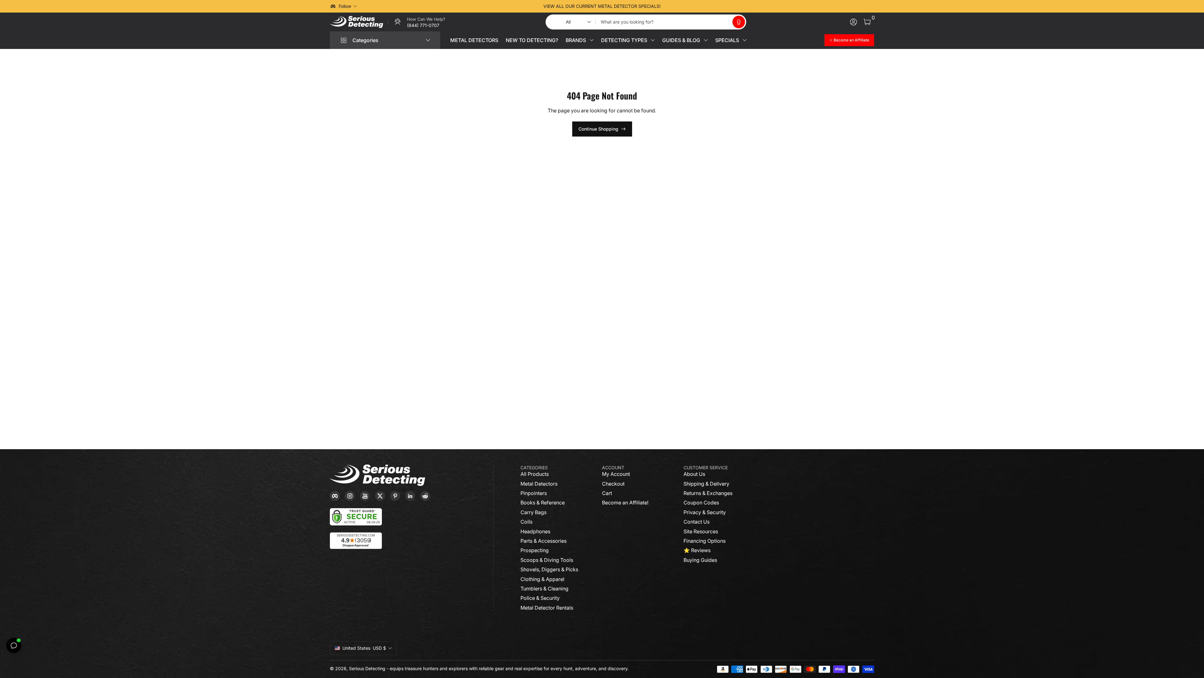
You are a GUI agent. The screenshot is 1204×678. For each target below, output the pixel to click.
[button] (738, 22)
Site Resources (701, 531)
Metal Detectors (538, 484)
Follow (345, 6)
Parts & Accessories (543, 541)
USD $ (364, 648)
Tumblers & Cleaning (544, 588)
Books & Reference (542, 502)
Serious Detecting (367, 668)
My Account (616, 474)
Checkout (613, 484)
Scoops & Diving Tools (546, 560)
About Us (694, 474)
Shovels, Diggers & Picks (549, 569)
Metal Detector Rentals (546, 608)
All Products (534, 474)
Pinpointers (533, 493)
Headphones (535, 531)
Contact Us (697, 522)
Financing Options (705, 541)
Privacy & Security (705, 512)
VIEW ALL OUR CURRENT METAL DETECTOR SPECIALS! (602, 6)
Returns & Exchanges (708, 493)
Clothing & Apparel (542, 579)
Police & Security (540, 598)
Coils (526, 522)
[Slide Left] (507, 6)
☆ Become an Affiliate (849, 40)
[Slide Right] (697, 6)
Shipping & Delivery (706, 484)
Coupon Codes (701, 502)
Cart (607, 493)
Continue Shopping (598, 129)
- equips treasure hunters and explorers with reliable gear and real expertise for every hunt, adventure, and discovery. (508, 668)
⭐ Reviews (697, 550)
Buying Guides (700, 560)
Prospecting (534, 550)
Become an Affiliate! (625, 502)
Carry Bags (533, 512)
